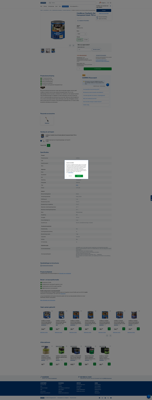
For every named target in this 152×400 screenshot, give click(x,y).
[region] (76, 169)
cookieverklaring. (70, 172)
